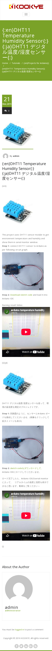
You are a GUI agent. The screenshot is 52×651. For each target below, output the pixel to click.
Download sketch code (21, 294)
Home (5, 63)
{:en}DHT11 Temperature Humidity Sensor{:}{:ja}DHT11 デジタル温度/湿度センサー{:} (26, 171)
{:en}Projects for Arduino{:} (36, 63)
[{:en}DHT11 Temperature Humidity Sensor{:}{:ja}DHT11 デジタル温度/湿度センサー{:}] (26, 133)
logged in (19, 629)
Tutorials (16, 63)
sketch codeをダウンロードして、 (26, 468)
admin (16, 156)
